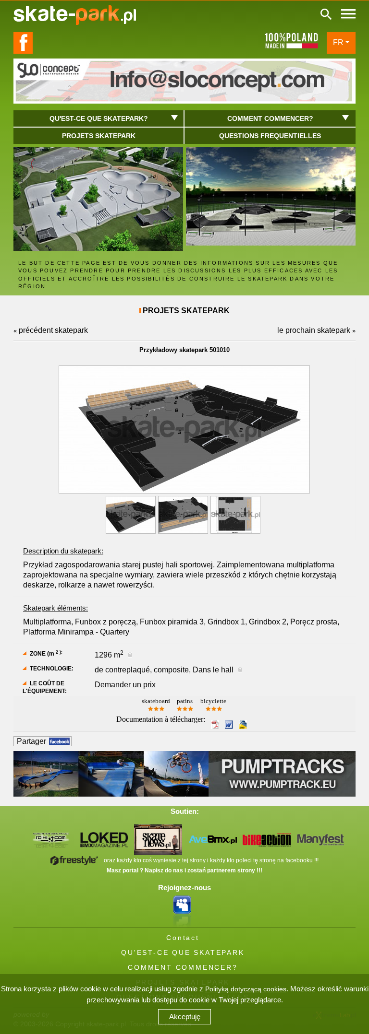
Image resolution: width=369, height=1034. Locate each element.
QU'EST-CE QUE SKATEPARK (182, 952)
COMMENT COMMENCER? (182, 967)
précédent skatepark (53, 330)
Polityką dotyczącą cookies (245, 989)
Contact (182, 937)
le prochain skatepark (313, 330)
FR (338, 42)
